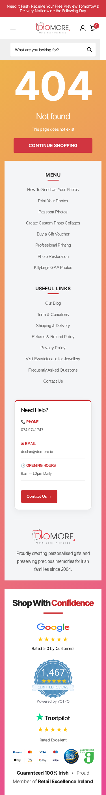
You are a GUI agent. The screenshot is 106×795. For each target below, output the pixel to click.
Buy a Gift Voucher (53, 234)
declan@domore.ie (37, 451)
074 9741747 (32, 429)
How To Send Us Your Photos (53, 189)
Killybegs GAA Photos (53, 267)
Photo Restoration (53, 256)
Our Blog (53, 303)
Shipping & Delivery (53, 325)
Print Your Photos (53, 200)
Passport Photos (53, 211)
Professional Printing (53, 245)
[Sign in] (83, 28)
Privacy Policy (52, 347)
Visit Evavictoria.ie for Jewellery (53, 358)
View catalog (13, 28)
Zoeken (89, 50)
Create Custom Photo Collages (53, 223)
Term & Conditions (53, 314)
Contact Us (53, 381)
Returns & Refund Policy (53, 336)
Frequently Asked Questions (52, 370)
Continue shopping (53, 145)
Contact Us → (39, 496)
